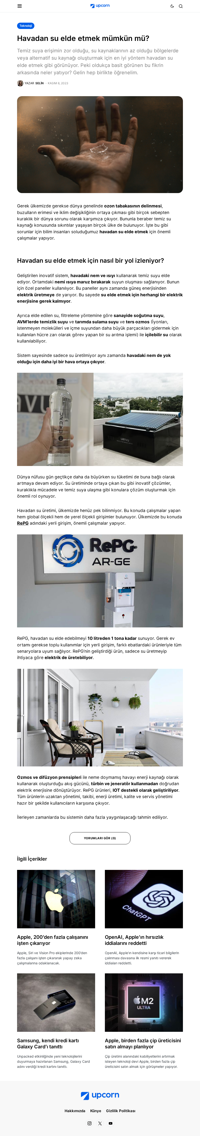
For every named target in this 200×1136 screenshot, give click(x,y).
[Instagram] (89, 1123)
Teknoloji (26, 26)
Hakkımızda (75, 1110)
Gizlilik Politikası (120, 1110)
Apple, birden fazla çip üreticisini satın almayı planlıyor (143, 1044)
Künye (95, 1110)
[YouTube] (110, 1123)
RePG (23, 523)
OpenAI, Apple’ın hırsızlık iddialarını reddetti (134, 940)
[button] (19, 6)
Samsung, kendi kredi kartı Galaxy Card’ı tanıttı (48, 1044)
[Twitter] (100, 1123)
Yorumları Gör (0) (100, 838)
